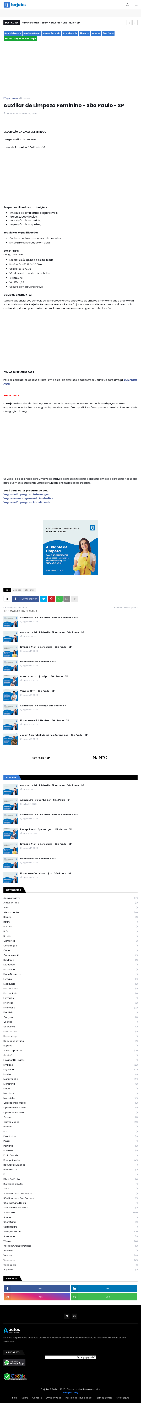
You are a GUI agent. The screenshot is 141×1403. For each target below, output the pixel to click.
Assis (70, 907)
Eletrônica (70, 969)
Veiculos (70, 1250)
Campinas (70, 940)
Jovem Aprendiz (52, 33)
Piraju (70, 1141)
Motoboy (70, 1093)
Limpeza (84, 33)
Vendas (96, 33)
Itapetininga (70, 1036)
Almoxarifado (70, 902)
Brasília (70, 936)
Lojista (70, 1074)
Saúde (70, 1217)
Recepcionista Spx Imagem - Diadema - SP (46, 829)
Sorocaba (70, 1236)
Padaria (70, 1126)
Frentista (70, 1012)
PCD (70, 1131)
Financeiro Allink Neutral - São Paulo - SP (44, 720)
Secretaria (70, 1222)
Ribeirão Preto (70, 1179)
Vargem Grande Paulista (70, 1245)
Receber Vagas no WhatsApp (20, 38)
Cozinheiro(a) (70, 955)
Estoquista (70, 983)
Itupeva (70, 1045)
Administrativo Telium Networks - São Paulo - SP (51, 22)
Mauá (70, 1088)
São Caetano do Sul (70, 1203)
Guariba (70, 1021)
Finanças (70, 1002)
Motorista (70, 1098)
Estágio (70, 979)
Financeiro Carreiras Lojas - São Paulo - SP (45, 873)
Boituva (70, 926)
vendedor (70, 1260)
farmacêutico (70, 988)
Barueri (70, 917)
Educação (70, 964)
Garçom (70, 1017)
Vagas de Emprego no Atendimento (27, 502)
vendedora (70, 1265)
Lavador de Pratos (70, 1060)
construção (70, 945)
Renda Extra (70, 1169)
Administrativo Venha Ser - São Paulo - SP (45, 800)
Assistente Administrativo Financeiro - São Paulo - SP (52, 632)
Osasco (70, 1117)
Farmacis (70, 998)
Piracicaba (70, 1136)
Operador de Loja (70, 1112)
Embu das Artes (70, 974)
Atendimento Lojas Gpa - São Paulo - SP (44, 676)
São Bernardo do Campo (70, 1193)
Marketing (70, 1083)
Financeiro (70, 1007)
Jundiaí (70, 1055)
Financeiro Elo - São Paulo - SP (38, 661)
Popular (11, 777)
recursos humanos (70, 1164)
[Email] (66, 599)
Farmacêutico (70, 993)
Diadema (70, 960)
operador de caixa (70, 1102)
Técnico (70, 1241)
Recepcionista (70, 1160)
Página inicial (10, 98)
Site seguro (122, 1397)
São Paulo (108, 33)
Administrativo (12, 33)
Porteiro (70, 1150)
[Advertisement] (70, 69)
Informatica (70, 1031)
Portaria (70, 1145)
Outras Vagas (70, 1122)
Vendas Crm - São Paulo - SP (37, 691)
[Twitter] (43, 599)
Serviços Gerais (32, 33)
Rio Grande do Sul (70, 1184)
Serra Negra (70, 1226)
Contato (37, 1397)
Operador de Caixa (70, 1107)
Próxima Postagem (125, 607)
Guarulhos (70, 1026)
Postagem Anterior (16, 607)
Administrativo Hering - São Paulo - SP (43, 705)
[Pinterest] (51, 599)
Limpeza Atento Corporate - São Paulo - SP (46, 647)
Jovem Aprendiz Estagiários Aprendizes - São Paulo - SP (54, 735)
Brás (70, 931)
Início (15, 1397)
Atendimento (70, 33)
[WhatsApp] (59, 599)
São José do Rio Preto (70, 1207)
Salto (70, 1188)
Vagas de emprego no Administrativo (28, 498)
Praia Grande (70, 1155)
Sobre (24, 1397)
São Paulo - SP (70, 757)
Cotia (70, 950)
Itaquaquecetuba (70, 1041)
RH (70, 1174)
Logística (70, 1069)
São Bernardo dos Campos (70, 1198)
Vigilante (70, 1269)
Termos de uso (104, 1397)
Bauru (70, 921)
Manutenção (70, 1079)
